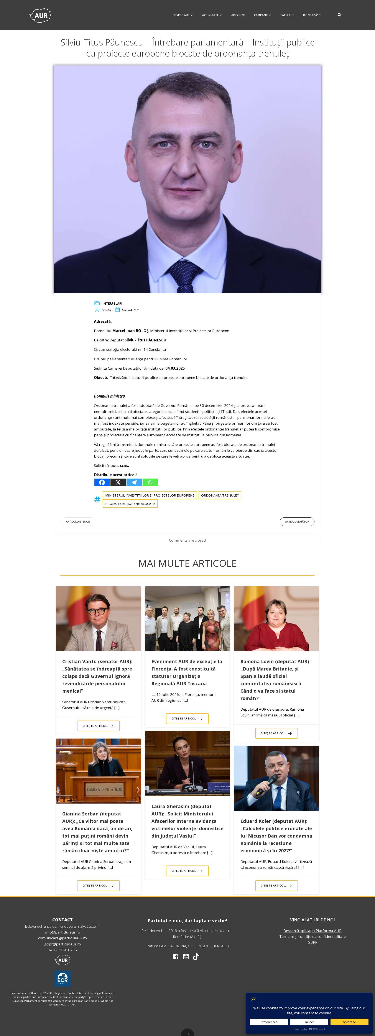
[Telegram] (134, 482)
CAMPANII (261, 15)
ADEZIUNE (238, 15)
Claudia (106, 310)
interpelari (112, 303)
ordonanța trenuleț (220, 495)
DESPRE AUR (181, 15)
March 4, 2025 (130, 310)
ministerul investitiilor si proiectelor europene (149, 495)
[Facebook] (102, 482)
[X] (118, 482)
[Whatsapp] (150, 482)
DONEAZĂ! (310, 15)
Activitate (210, 15)
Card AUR (287, 15)
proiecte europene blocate (130, 503)
